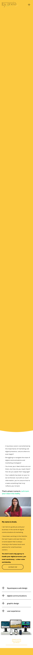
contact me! (12, 567)
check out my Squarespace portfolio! (16, 641)
